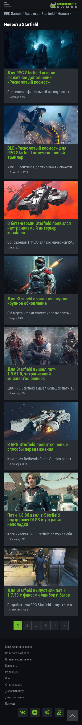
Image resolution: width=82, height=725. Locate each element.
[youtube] (59, 712)
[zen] (35, 712)
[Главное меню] (9, 4)
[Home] (64, 5)
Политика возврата (17, 653)
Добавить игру (14, 691)
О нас (8, 678)
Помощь (10, 703)
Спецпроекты (13, 684)
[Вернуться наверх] (72, 715)
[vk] (23, 712)
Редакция (11, 672)
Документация (14, 697)
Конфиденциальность (19, 646)
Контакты (11, 665)
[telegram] (47, 712)
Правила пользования (18, 659)
